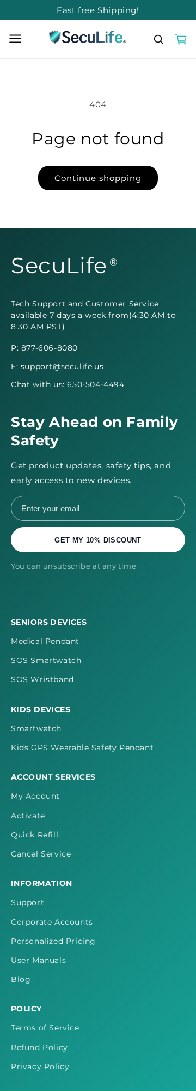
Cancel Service (41, 854)
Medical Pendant (45, 641)
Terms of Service (45, 1028)
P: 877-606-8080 (44, 348)
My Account (35, 796)
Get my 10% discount (97, 540)
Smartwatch (36, 728)
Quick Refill (34, 835)
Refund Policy (39, 1047)
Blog (20, 979)
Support (27, 902)
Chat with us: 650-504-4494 (68, 384)
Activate (28, 816)
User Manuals (38, 960)
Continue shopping (98, 178)
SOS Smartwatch (46, 660)
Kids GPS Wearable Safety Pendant (82, 747)
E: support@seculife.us (57, 366)
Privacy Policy (40, 1066)
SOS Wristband (42, 679)
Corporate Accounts (52, 922)
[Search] (158, 39)
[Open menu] (15, 39)
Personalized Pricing (53, 941)
